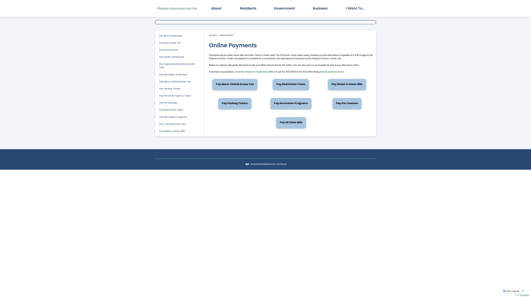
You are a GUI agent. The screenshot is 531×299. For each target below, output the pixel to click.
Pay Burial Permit (168, 49)
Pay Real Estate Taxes (171, 109)
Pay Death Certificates (171, 57)
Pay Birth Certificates (170, 35)
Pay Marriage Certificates (173, 74)
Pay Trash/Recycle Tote (172, 124)
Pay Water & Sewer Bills (172, 131)
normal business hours (332, 72)
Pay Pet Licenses (168, 102)
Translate (524, 295)
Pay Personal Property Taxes (175, 95)
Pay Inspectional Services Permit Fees (177, 65)
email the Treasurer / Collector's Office (255, 72)
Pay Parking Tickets (169, 88)
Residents (213, 35)
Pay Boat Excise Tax (170, 42)
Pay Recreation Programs (173, 117)
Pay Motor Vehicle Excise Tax (175, 81)
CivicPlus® (281, 164)
